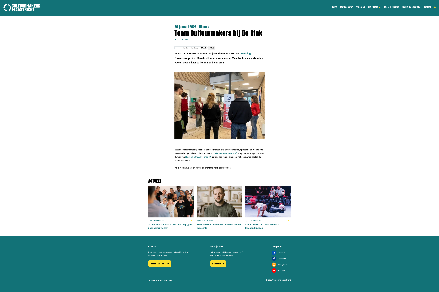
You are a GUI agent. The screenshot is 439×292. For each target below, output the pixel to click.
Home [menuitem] (334, 7)
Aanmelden (218, 263)
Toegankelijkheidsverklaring (160, 280)
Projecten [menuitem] (360, 7)
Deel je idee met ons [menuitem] (411, 7)
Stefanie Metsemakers (223, 153)
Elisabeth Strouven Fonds (196, 157)
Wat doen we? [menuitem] (346, 7)
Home (177, 39)
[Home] (22, 8)
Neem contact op (160, 263)
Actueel (185, 39)
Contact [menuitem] (427, 7)
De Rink (244, 53)
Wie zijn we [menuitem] (372, 8)
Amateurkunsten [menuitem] (391, 7)
